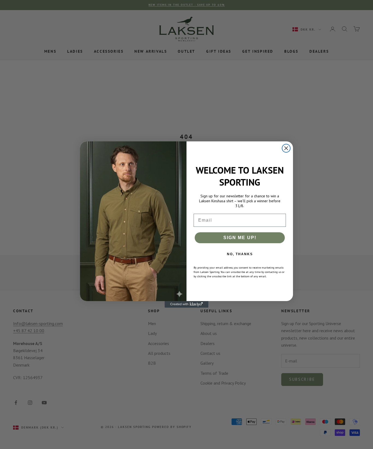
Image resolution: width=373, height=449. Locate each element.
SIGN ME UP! (239, 237)
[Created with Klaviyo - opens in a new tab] (186, 304)
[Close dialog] (286, 148)
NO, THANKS (240, 254)
